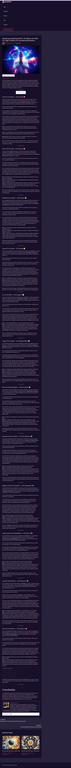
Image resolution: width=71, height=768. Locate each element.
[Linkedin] (7, 714)
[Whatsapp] (4, 714)
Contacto (5, 24)
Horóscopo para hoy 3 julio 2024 (9, 670)
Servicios (5, 15)
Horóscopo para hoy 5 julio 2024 (9, 674)
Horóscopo (10, 753)
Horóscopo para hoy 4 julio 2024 (9, 672)
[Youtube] (11, 714)
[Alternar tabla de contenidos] (23, 92)
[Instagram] (6, 714)
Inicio (5, 6)
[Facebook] (3, 714)
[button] (8, 29)
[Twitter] (9, 714)
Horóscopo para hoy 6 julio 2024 (9, 676)
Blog (4, 20)
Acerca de (6, 11)
